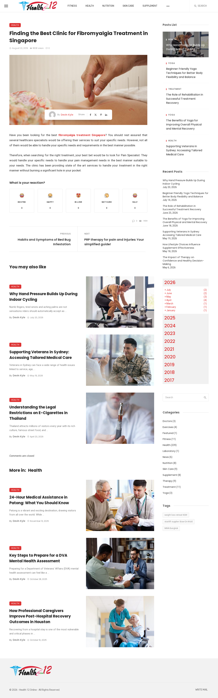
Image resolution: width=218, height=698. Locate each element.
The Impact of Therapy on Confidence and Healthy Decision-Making (183, 261)
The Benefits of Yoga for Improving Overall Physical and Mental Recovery (184, 124)
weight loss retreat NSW (176, 515)
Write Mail (201, 689)
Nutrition (108, 5)
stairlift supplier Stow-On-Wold (179, 521)
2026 (170, 282)
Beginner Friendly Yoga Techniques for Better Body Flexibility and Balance (184, 73)
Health (89, 5)
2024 (170, 325)
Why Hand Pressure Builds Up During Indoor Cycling (43, 296)
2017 (169, 380)
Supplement (150, 5)
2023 (169, 333)
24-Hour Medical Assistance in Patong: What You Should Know (39, 500)
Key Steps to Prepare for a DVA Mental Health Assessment (38, 558)
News (166, 457)
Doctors (167, 421)
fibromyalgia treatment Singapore (81, 135)
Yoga (171, 63)
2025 (169, 317)
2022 (169, 341)
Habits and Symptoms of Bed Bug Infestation (44, 241)
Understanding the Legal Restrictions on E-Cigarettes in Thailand (38, 413)
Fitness (72, 5)
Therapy (168, 481)
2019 (169, 364)
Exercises (168, 427)
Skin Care (128, 5)
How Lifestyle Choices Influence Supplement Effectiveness (181, 246)
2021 (169, 349)
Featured (168, 433)
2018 (169, 372)
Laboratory (169, 451)
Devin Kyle (67, 114)
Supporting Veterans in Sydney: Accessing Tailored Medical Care (40, 354)
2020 (170, 356)
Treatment (175, 89)
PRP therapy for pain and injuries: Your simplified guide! (114, 241)
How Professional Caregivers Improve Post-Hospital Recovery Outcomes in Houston (40, 616)
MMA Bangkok (171, 528)
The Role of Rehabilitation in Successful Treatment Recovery (184, 99)
